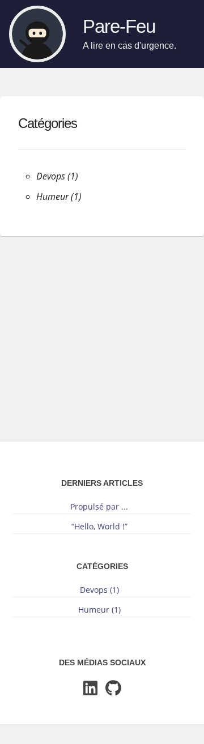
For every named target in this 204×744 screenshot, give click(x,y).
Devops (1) (57, 176)
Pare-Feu (119, 26)
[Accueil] (37, 33)
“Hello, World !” (99, 526)
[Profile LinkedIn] (90, 688)
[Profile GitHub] (113, 688)
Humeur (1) (59, 196)
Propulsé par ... (99, 506)
